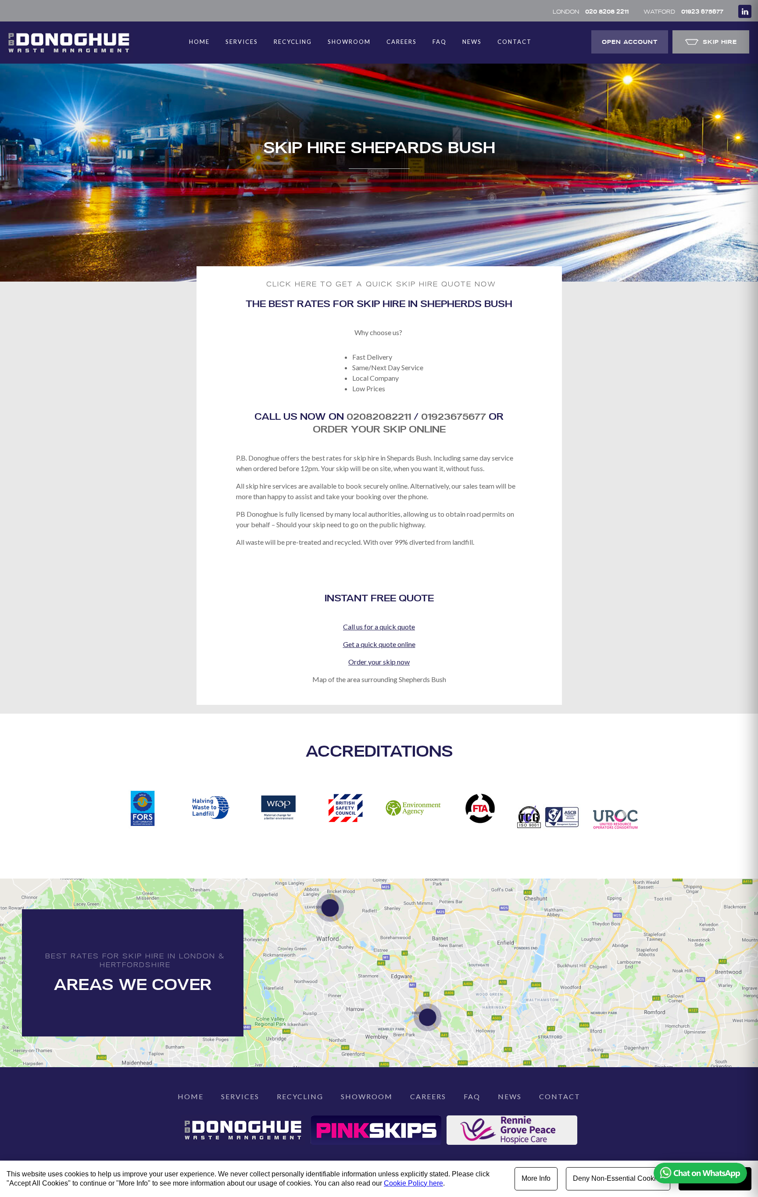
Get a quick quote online (379, 644)
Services (241, 41)
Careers (401, 41)
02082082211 (379, 416)
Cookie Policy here (413, 1183)
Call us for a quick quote (379, 626)
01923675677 (455, 416)
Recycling (293, 41)
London (591, 11)
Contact (514, 41)
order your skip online (379, 428)
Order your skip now (379, 661)
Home (199, 41)
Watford (683, 11)
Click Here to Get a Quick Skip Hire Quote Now (381, 283)
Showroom (349, 41)
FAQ (440, 41)
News (472, 41)
